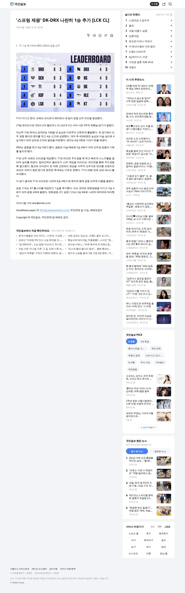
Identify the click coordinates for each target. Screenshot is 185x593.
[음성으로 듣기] (94, 35)
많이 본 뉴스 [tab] (137, 451)
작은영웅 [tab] (132, 369)
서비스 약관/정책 (67, 568)
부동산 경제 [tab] (134, 355)
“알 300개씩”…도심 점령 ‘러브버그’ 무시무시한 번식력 (41, 244)
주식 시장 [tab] (145, 362)
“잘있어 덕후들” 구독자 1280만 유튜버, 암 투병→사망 (41, 253)
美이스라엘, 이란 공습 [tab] (138, 348)
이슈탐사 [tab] (160, 362)
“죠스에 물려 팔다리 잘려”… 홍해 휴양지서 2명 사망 (90, 248)
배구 (148, 546)
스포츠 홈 (133, 533)
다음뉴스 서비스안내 (19, 568)
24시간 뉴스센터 (39, 568)
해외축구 (163, 533)
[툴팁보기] (171, 14)
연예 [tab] (159, 526)
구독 (156, 4)
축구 (148, 533)
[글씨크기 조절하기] (106, 35)
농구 (133, 546)
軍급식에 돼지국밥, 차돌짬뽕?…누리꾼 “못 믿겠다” (90, 240)
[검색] (171, 4)
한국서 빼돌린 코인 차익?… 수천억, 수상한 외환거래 (41, 235)
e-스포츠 (133, 553)
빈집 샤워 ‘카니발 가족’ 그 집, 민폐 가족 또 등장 (41, 248)
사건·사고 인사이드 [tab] (155, 355)
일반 (163, 546)
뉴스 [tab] (153, 526)
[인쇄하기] (111, 35)
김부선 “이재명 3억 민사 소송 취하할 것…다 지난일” (41, 240)
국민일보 (20, 4)
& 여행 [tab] (131, 362)
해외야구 (148, 540)
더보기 (147, 427)
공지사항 (53, 568)
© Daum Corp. (17, 582)
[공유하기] (163, 4)
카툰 (148, 553)
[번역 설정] (100, 35)
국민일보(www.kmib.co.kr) (54, 210)
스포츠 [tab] (167, 526)
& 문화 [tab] (131, 341)
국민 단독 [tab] (156, 348)
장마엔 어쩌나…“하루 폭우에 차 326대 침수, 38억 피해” (90, 244)
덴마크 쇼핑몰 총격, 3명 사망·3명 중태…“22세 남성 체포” (90, 253)
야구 (133, 540)
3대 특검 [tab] (145, 341)
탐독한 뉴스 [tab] (160, 451)
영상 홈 (163, 553)
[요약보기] (88, 35)
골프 (163, 540)
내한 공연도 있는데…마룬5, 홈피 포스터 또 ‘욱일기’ (90, 235)
